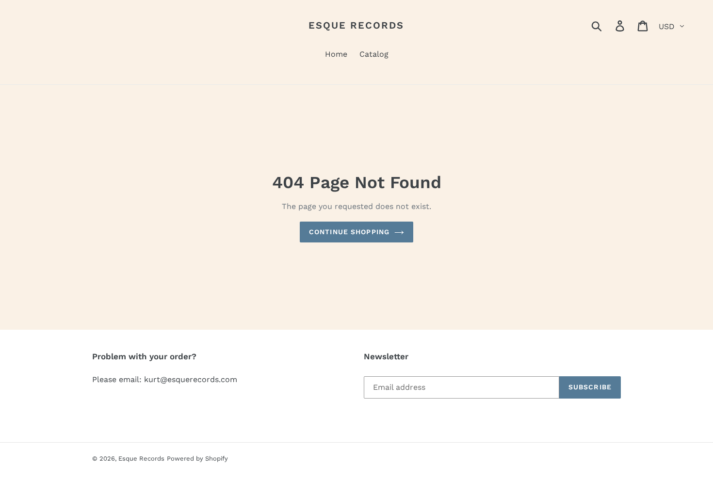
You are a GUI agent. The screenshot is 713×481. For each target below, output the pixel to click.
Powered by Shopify (197, 458)
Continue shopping (349, 232)
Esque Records (356, 25)
